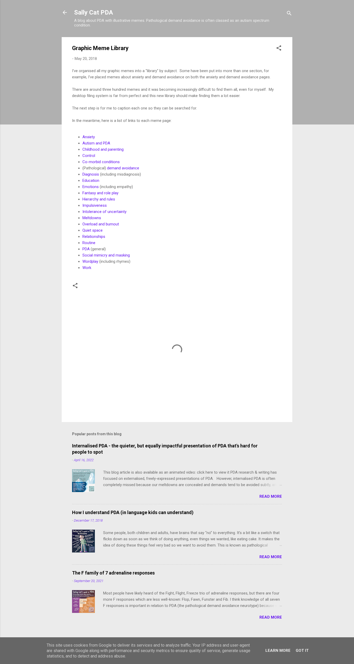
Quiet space (93, 230)
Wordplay (90, 261)
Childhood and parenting (103, 149)
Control (88, 155)
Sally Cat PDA (93, 12)
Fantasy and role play (100, 193)
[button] (279, 49)
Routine (88, 242)
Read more (270, 496)
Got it (302, 650)
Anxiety (88, 137)
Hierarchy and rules (98, 199)
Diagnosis (90, 174)
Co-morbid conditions (101, 162)
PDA (86, 249)
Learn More (278, 650)
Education (90, 180)
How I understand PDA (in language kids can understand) (133, 512)
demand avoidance (123, 168)
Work (86, 267)
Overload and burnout (101, 224)
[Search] (289, 14)
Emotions (90, 186)
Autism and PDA (96, 143)
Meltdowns (91, 218)
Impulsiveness (94, 205)
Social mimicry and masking (106, 255)
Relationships (93, 236)
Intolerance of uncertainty (105, 211)
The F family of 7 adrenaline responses (113, 573)
